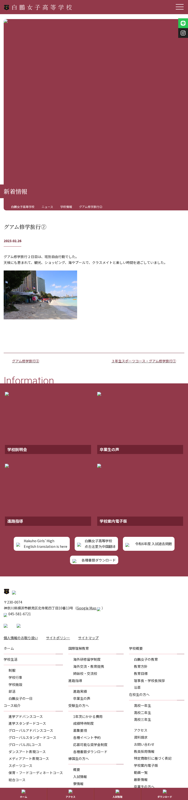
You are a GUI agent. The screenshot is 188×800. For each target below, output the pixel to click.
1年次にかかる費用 (88, 716)
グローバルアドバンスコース (31, 730)
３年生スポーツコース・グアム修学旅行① (143, 360)
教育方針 (141, 666)
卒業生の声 (81, 698)
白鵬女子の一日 (21, 698)
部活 (12, 691)
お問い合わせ (144, 744)
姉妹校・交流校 (85, 673)
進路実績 (80, 691)
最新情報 (141, 779)
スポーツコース (20, 765)
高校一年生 (142, 705)
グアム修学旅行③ (25, 360)
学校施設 (15, 684)
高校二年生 (142, 712)
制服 (12, 670)
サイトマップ (88, 637)
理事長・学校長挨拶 (149, 680)
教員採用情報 (144, 751)
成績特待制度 (83, 723)
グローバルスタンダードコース (32, 737)
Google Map (87, 607)
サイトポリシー (58, 637)
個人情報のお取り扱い (21, 637)
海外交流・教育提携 (88, 666)
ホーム (23, 797)
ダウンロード (164, 797)
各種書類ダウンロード (90, 751)
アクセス (140, 730)
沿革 (137, 687)
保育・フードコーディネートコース (36, 772)
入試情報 (80, 776)
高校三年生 (142, 719)
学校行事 (15, 677)
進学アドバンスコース (26, 716)
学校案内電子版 (146, 765)
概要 (76, 769)
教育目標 (141, 673)
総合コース (17, 779)
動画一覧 (141, 772)
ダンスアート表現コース (27, 751)
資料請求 (141, 737)
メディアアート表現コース (29, 758)
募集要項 (80, 730)
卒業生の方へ (144, 786)
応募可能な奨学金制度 (90, 744)
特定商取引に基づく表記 (153, 758)
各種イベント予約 (87, 737)
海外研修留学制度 (87, 659)
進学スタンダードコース (27, 723)
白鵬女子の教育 (146, 659)
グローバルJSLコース (25, 744)
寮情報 (78, 783)
